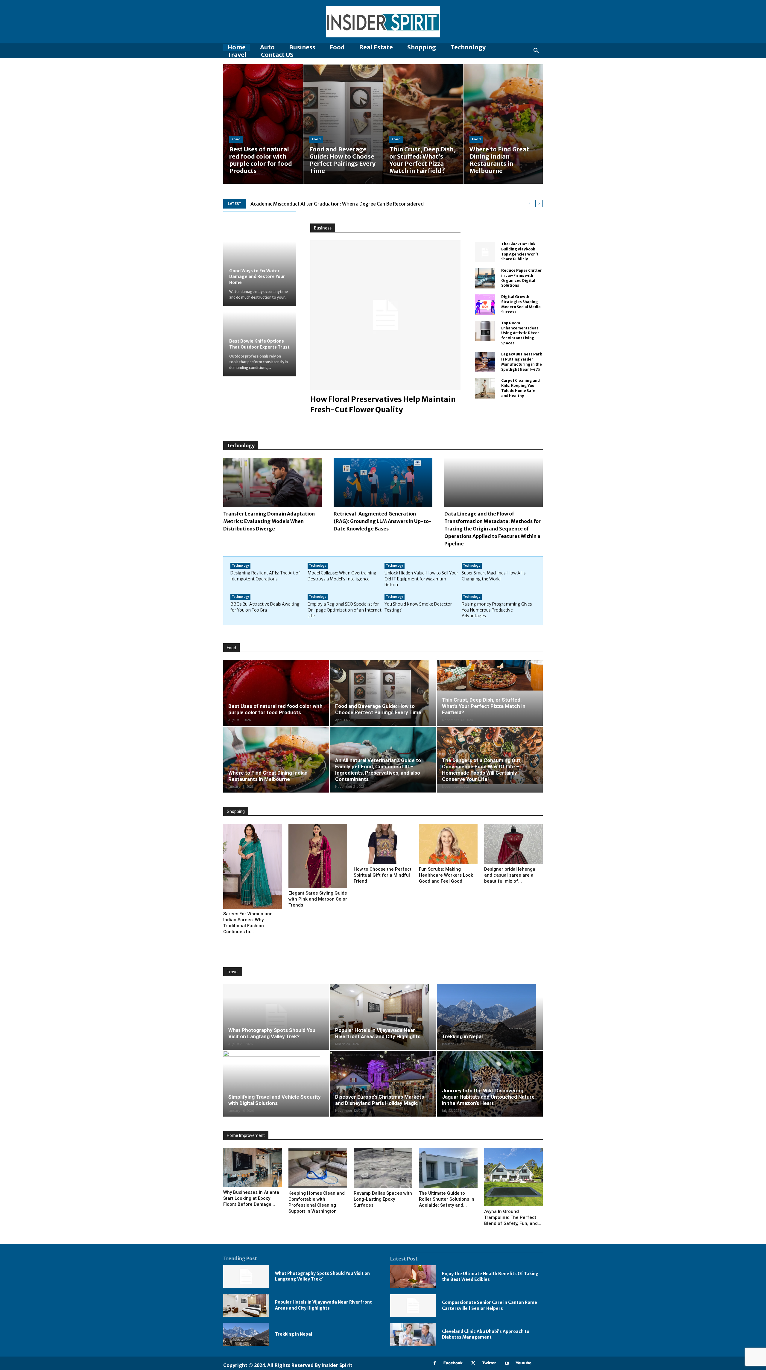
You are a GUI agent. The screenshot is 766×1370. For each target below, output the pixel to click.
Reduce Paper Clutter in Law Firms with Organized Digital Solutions (521, 278)
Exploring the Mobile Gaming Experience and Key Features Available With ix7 (335, 204)
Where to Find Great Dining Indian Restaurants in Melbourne (268, 776)
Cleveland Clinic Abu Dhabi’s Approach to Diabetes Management (485, 1334)
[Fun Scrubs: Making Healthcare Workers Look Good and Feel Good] (448, 844)
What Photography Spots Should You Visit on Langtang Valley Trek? (271, 1033)
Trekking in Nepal (462, 1036)
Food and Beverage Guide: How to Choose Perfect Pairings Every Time (378, 709)
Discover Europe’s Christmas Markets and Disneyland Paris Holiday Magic (379, 1100)
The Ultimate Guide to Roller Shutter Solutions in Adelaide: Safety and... (446, 1199)
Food (236, 139)
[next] (539, 203)
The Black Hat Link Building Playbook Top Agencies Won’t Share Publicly (520, 251)
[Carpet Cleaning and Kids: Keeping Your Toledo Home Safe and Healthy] (485, 388)
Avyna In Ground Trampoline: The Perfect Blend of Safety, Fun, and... (512, 1217)
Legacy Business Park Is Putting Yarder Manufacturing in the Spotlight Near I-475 (521, 361)
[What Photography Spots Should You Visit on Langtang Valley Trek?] (276, 1017)
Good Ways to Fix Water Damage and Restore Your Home (257, 276)
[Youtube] (506, 1363)
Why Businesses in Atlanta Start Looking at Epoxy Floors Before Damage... (251, 1198)
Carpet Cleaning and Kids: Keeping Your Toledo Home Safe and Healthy (520, 388)
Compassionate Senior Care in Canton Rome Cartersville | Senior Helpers (489, 1305)
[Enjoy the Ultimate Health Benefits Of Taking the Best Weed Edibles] (413, 1276)
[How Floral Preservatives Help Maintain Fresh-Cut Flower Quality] (385, 315)
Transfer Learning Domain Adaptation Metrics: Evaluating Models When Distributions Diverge (269, 521)
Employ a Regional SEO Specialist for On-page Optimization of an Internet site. (345, 609)
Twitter (489, 1362)
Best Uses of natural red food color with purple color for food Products (275, 709)
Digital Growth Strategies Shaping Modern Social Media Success (521, 304)
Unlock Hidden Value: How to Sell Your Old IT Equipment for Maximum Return (421, 578)
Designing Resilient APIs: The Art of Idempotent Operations (265, 576)
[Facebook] (434, 1363)
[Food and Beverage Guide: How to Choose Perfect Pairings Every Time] (343, 123)
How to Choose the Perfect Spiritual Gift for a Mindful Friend (382, 875)
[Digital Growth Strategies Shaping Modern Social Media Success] (485, 304)
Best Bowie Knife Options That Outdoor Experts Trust (259, 344)
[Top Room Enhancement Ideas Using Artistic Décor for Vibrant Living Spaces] (485, 331)
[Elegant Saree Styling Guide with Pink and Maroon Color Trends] (317, 856)
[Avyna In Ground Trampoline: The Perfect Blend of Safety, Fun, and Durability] (513, 1177)
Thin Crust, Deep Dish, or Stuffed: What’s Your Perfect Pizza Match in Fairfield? (483, 706)
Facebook (453, 1362)
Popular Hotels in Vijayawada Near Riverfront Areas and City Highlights (377, 1033)
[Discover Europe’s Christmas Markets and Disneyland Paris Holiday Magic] (383, 1084)
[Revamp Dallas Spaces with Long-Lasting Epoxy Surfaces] (383, 1168)
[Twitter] (473, 1363)
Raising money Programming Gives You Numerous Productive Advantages (497, 609)
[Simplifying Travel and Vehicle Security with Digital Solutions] (276, 1084)
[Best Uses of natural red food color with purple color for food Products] (263, 123)
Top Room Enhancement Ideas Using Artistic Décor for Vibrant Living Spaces (520, 333)
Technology (240, 566)
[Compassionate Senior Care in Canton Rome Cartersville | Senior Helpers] (413, 1305)
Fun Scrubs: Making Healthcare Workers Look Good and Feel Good (446, 875)
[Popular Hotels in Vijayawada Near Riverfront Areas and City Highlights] (383, 1017)
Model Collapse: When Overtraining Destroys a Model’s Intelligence (342, 576)
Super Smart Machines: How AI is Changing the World (494, 576)
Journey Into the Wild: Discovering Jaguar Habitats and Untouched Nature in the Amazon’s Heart (488, 1097)
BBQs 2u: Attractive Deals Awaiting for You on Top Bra (265, 607)
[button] (536, 50)
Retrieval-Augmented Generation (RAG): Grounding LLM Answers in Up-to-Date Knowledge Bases (382, 521)
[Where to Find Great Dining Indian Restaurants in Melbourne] (503, 123)
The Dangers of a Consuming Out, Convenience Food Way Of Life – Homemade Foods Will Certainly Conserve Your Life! (482, 769)
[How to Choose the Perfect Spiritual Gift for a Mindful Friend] (383, 844)
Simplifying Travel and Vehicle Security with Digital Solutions (274, 1100)
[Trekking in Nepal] (490, 1017)
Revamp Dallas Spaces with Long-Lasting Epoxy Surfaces (383, 1199)
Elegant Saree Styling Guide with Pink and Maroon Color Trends (317, 899)
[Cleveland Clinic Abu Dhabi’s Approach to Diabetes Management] (413, 1334)
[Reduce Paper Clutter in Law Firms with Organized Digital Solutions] (485, 278)
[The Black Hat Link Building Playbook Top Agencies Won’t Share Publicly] (485, 252)
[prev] (529, 203)
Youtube (523, 1362)
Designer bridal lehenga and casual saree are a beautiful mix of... (509, 875)
